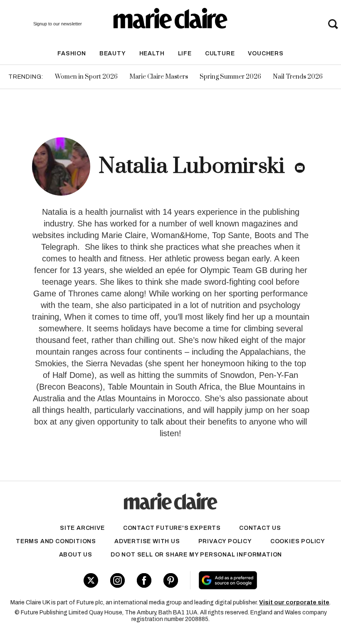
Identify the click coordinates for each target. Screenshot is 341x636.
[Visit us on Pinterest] (170, 580)
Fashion (71, 53)
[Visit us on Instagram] (117, 580)
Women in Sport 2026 (86, 77)
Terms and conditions (56, 541)
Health (152, 53)
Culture (220, 53)
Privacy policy (225, 541)
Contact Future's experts (172, 528)
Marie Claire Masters (158, 77)
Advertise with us (147, 541)
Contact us (260, 528)
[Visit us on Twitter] (91, 580)
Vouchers (265, 53)
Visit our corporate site (294, 602)
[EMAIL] (300, 168)
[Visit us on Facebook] (144, 580)
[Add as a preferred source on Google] (255, 580)
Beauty (112, 53)
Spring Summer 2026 (230, 77)
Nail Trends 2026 (298, 77)
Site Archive (82, 528)
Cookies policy (297, 541)
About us (75, 555)
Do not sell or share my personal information (196, 555)
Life (185, 53)
